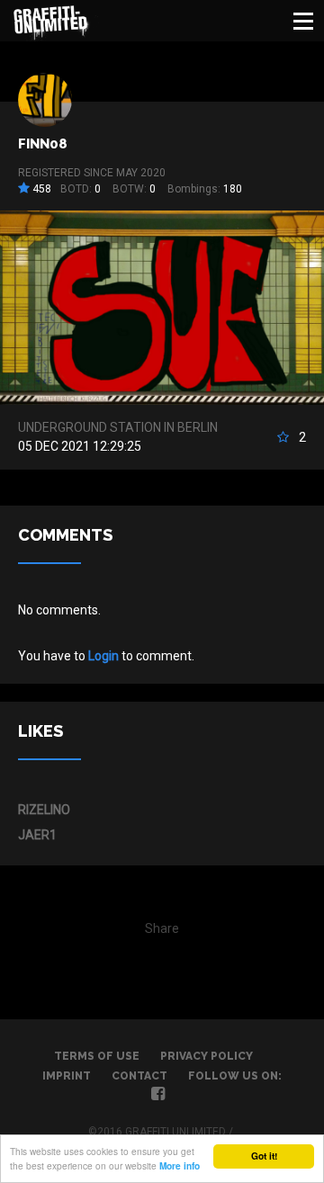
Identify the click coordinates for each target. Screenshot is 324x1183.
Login (103, 656)
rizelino (44, 809)
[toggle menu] (303, 20)
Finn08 (43, 144)
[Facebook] (158, 1095)
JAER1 (37, 835)
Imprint (66, 1076)
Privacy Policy (206, 1056)
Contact (139, 1076)
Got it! (264, 1156)
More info (179, 1166)
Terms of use (97, 1056)
